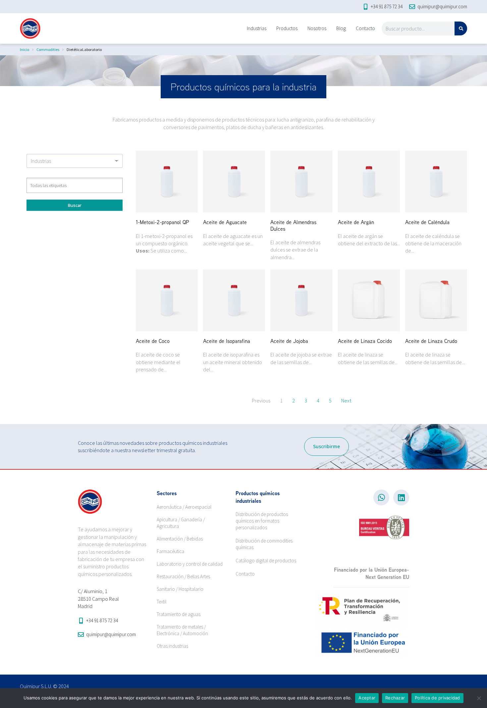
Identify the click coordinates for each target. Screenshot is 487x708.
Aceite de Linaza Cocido (365, 341)
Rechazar (395, 697)
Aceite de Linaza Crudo (431, 341)
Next (346, 400)
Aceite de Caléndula (427, 222)
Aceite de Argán (356, 222)
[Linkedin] (401, 497)
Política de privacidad (437, 697)
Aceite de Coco (153, 341)
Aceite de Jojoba (289, 341)
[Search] (461, 28)
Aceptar (366, 697)
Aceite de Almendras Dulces (293, 225)
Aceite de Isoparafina (226, 341)
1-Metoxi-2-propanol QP (162, 222)
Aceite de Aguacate (225, 222)
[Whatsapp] (381, 497)
